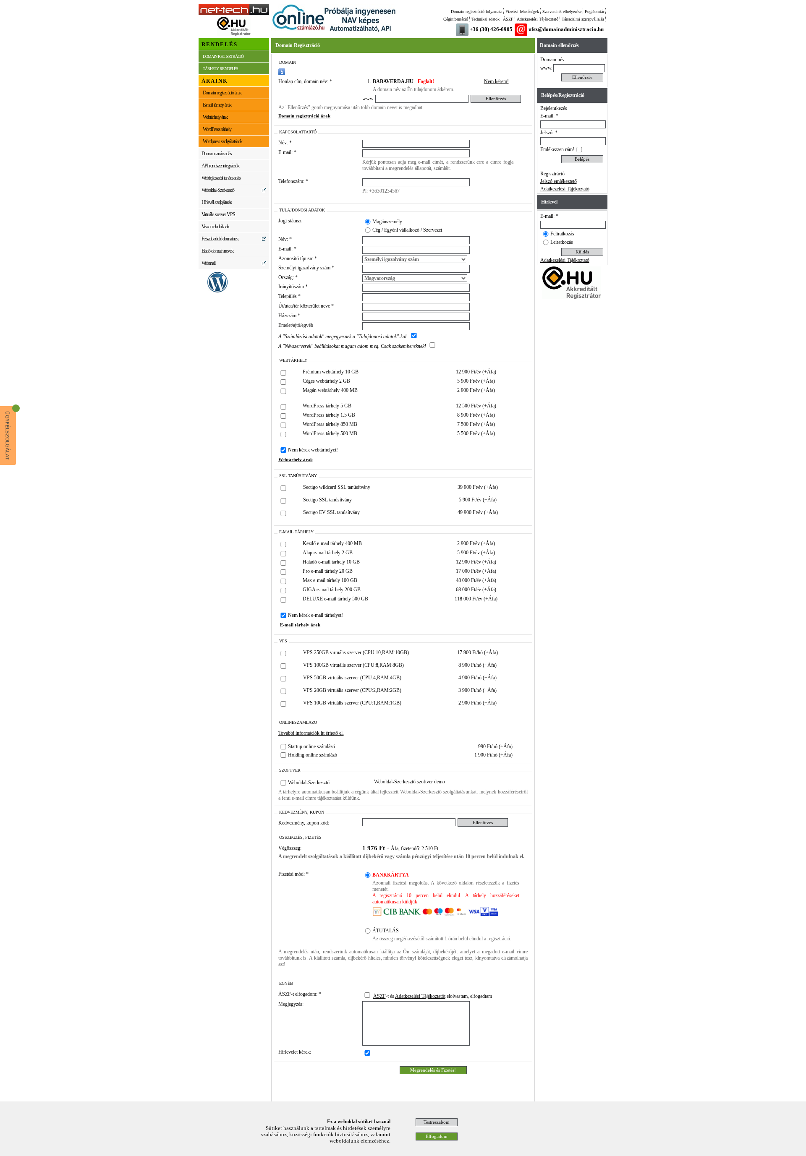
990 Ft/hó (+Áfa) (495, 746)
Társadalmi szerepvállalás (583, 19)
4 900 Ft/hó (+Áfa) (477, 678)
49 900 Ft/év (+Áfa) (478, 512)
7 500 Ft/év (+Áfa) (476, 424)
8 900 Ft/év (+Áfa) (476, 415)
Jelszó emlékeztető (558, 181)
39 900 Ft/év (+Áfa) (478, 487)
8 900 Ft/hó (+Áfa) (477, 665)
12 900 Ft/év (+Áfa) (476, 372)
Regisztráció (552, 174)
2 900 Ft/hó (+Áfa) (477, 703)
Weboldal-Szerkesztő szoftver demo (409, 782)
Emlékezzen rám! (557, 149)
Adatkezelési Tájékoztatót (420, 996)
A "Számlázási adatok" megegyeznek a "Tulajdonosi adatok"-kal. (343, 336)
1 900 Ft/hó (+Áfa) (493, 755)
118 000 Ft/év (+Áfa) (476, 599)
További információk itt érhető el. (311, 733)
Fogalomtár (594, 11)
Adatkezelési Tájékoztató (537, 19)
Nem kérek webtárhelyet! (313, 450)
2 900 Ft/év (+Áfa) (476, 390)
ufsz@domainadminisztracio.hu (566, 29)
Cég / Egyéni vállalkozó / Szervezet (407, 230)
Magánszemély (387, 221)
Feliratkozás (562, 234)
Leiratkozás (561, 242)
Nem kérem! (496, 81)
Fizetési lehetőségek (522, 11)
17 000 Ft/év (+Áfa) (476, 571)
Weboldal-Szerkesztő (309, 782)
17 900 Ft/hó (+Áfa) (477, 652)
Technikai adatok (485, 19)
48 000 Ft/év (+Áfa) (476, 580)
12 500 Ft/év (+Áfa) (476, 406)
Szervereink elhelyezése (561, 11)
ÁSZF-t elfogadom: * (299, 994)
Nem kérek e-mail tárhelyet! (315, 615)
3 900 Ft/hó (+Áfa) (477, 690)
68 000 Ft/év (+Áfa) (476, 589)
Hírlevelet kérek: (294, 1052)
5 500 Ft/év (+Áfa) (476, 433)
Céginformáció (455, 19)
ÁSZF (508, 19)
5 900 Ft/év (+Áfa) (476, 381)
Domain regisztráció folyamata (476, 11)
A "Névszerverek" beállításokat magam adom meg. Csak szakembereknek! (352, 346)
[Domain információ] (281, 71)
